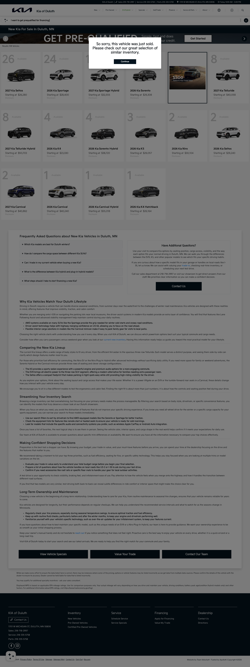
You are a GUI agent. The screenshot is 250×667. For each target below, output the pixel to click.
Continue (125, 61)
